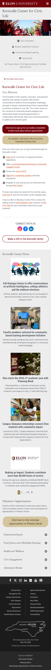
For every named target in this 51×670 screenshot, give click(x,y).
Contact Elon (16, 590)
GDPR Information (37, 611)
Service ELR (27, 58)
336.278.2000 (25, 642)
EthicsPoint (16, 607)
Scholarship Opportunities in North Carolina (25, 666)
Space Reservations (37, 590)
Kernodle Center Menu (15, 79)
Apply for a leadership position (19, 176)
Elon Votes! (18, 186)
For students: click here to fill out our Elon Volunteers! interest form (25, 140)
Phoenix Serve (25, 662)
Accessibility (35, 614)
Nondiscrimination (37, 607)
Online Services (15, 604)
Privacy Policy (35, 604)
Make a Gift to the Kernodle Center (25, 239)
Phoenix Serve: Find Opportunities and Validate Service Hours (26, 65)
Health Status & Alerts (12, 614)
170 (28, 492)
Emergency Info (15, 594)
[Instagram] (19, 228)
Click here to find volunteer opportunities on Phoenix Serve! (25, 521)
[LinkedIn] (31, 228)
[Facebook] (25, 228)
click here (6, 195)
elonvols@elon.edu (24, 203)
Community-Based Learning (27, 52)
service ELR (21, 171)
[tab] (25, 535)
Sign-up (9, 157)
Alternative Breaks (25, 659)
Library (33, 594)
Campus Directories (13, 597)
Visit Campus (16, 600)
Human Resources (14, 611)
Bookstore (34, 597)
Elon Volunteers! (27, 40)
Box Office (34, 600)
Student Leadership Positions (27, 46)
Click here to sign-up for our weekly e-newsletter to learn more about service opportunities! (25, 129)
